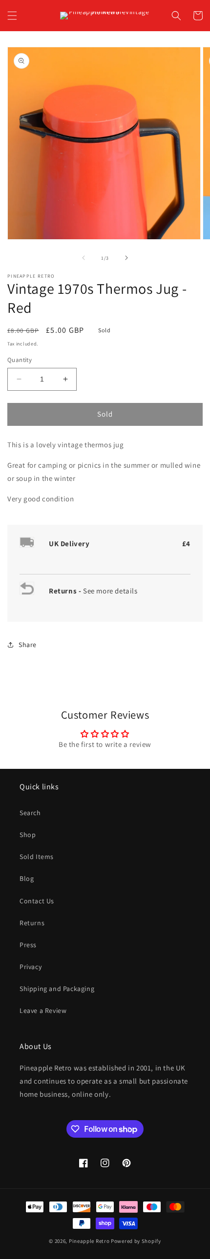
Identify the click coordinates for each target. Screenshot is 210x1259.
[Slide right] (126, 257)
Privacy (31, 966)
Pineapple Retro (89, 1241)
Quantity (19, 360)
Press (28, 944)
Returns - (66, 590)
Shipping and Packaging (57, 988)
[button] (12, 15)
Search (30, 812)
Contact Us (37, 901)
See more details (110, 590)
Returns (32, 922)
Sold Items (37, 856)
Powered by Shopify (136, 1241)
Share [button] (28, 644)
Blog (27, 878)
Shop (28, 834)
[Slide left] (83, 257)
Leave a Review (43, 1010)
